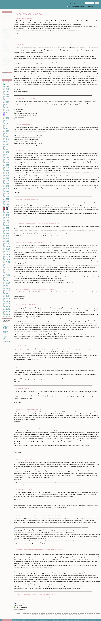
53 (34, 614)
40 (80, 613)
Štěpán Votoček (6, 58)
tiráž (76, 3)
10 (27, 613)
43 (85, 613)
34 (69, 613)
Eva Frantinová (6, 24)
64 (53, 614)
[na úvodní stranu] (7, 4)
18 (41, 613)
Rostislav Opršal (6, 45)
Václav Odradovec (7, 43)
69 (62, 614)
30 (62, 613)
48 (94, 613)
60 (46, 614)
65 (55, 614)
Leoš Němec (5, 38)
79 (79, 614)
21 (46, 613)
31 (64, 613)
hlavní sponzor (6, 320)
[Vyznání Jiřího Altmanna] (20, 607)
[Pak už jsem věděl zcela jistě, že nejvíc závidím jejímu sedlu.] (29, 143)
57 (41, 614)
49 (96, 613)
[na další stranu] (99, 10)
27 (57, 613)
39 (78, 613)
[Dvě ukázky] (17, 452)
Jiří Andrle (5, 13)
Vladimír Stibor (6, 55)
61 (48, 614)
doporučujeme (6, 318)
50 (98, 613)
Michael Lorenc (6, 36)
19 (43, 613)
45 (89, 613)
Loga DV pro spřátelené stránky (6, 76)
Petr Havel (5, 25)
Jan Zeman (5, 68)
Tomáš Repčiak (6, 49)
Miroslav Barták (6, 15)
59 (44, 614)
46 (91, 613)
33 (67, 613)
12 (30, 613)
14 (34, 613)
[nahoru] (4, 616)
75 (72, 614)
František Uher (6, 56)
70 (63, 614)
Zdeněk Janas (6, 34)
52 (32, 614)
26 (55, 613)
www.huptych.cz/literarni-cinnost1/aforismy (79, 445)
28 (59, 613)
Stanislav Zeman (6, 69)
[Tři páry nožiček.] (18, 109)
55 (37, 614)
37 (75, 613)
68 (60, 614)
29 (60, 613)
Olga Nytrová (6, 41)
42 (83, 613)
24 (51, 613)
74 (71, 614)
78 (78, 614)
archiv (72, 3)
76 (74, 614)
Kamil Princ (5, 47)
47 (92, 613)
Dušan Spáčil (6, 53)
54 (35, 614)
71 (65, 614)
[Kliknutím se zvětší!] (19, 603)
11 (28, 613)
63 (51, 614)
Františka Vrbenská (7, 60)
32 (66, 613)
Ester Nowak (5, 40)
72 (67, 614)
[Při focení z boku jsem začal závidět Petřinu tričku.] (26, 139)
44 (87, 613)
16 (37, 613)
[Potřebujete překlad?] (19, 296)
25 (53, 613)
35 (71, 613)
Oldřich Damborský (7, 19)
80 (81, 614)
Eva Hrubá (5, 32)
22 (48, 613)
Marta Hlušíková (6, 27)
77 (76, 614)
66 (56, 614)
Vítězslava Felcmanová (5, 21)
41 (82, 613)
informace (5, 72)
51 (99, 613)
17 (39, 613)
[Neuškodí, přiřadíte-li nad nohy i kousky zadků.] (25, 113)
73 (69, 614)
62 (49, 614)
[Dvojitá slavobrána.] (19, 117)
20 (44, 613)
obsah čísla (5, 12)
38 (76, 613)
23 (50, 613)
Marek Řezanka (6, 51)
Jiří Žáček (5, 64)
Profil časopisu (6, 73)
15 (36, 613)
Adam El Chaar (6, 17)
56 (39, 614)
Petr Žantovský (6, 66)
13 (32, 613)
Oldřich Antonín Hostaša (6, 30)
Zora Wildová (6, 62)
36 (73, 613)
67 (58, 614)
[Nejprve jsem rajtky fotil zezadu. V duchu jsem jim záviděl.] (28, 135)
